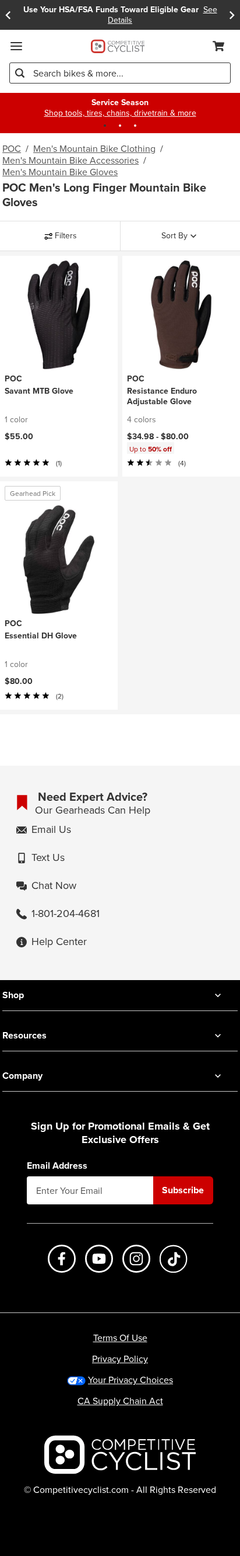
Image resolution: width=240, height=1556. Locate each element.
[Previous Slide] (8, 15)
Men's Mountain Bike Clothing (94, 148)
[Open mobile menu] (16, 46)
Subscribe (183, 1190)
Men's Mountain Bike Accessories (70, 160)
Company (22, 1075)
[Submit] (19, 73)
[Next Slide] (232, 15)
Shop (13, 995)
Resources (24, 1035)
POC (11, 148)
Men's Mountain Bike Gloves (60, 172)
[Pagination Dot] (105, 125)
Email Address (57, 1166)
